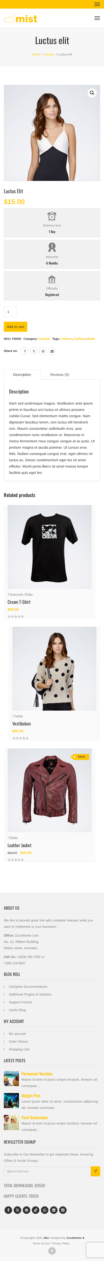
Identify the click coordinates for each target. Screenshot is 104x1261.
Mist (46, 1237)
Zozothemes (75, 1237)
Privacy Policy (61, 1243)
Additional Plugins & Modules (30, 994)
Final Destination (34, 1117)
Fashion (44, 339)
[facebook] (25, 351)
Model (90, 339)
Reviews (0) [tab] (59, 375)
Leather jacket (20, 845)
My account (17, 1034)
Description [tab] (22, 375)
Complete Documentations (28, 986)
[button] (92, 92)
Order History (18, 1041)
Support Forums (20, 1002)
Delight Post (30, 1095)
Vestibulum (21, 723)
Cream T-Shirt (19, 602)
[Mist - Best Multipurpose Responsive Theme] (20, 18)
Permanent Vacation (37, 1074)
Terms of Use (41, 1243)
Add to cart (15, 327)
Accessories (16, 594)
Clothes (66, 339)
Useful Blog (17, 1010)
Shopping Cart (19, 1049)
